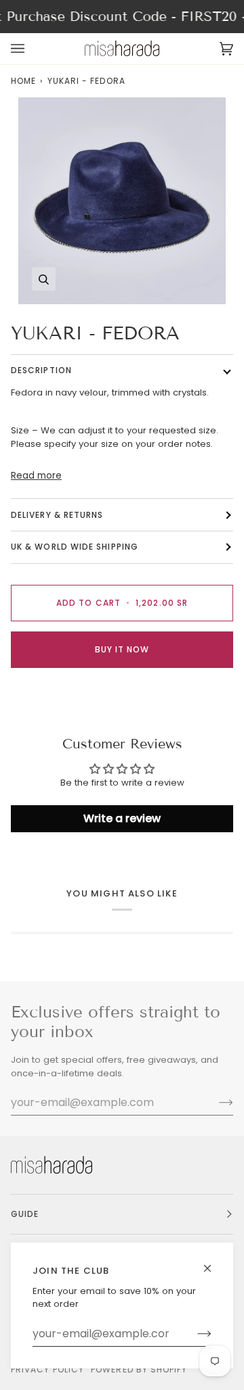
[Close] (213, 1263)
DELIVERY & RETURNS (57, 515)
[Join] (193, 1334)
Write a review (122, 818)
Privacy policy (47, 1369)
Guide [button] (25, 1214)
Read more (36, 475)
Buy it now (122, 649)
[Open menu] (31, 48)
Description (41, 370)
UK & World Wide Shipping (74, 546)
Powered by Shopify (139, 1369)
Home (23, 81)
